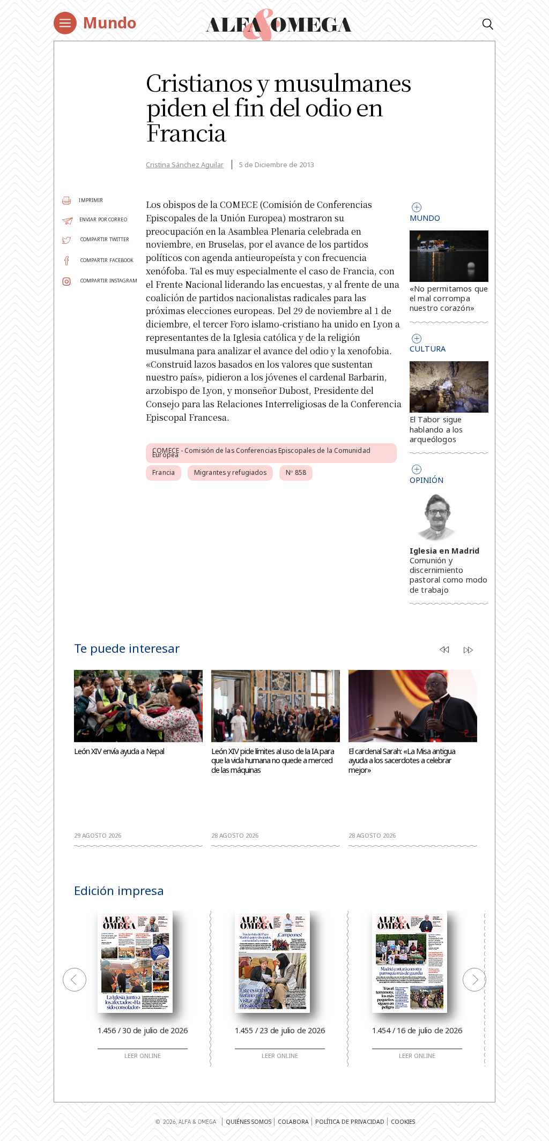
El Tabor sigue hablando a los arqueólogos (436, 429)
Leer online (142, 1056)
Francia (163, 472)
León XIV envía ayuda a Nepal (119, 751)
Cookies (403, 1121)
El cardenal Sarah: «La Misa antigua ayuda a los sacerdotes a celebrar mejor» (401, 761)
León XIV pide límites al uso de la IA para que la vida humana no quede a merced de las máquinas (272, 761)
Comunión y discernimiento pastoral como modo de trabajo (449, 575)
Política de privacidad (349, 1121)
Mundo (110, 22)
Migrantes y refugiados (230, 472)
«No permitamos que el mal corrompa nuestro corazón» (449, 298)
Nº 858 (296, 472)
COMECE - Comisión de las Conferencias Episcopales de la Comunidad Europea (261, 452)
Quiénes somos (248, 1121)
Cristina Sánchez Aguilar (185, 164)
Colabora (293, 1121)
